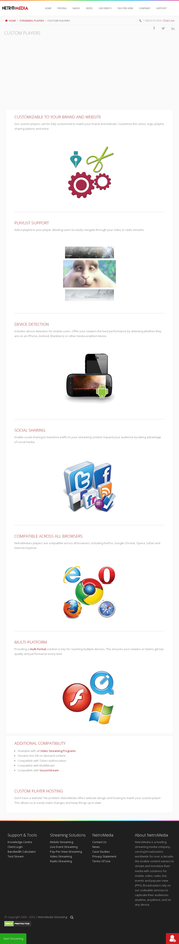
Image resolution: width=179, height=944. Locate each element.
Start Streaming (13, 939)
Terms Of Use (101, 861)
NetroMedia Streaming (52, 917)
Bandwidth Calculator (22, 852)
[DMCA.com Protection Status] (17, 925)
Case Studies (101, 852)
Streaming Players (31, 20)
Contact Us (99, 842)
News (96, 847)
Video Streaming (61, 856)
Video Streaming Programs (58, 751)
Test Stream (16, 856)
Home (12, 20)
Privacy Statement (104, 856)
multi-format (38, 649)
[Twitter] (160, 28)
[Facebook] (151, 28)
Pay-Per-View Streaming (66, 852)
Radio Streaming (61, 861)
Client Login (15, 847)
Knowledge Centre (20, 842)
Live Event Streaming (63, 847)
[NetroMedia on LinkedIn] (170, 28)
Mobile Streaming (61, 842)
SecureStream (49, 770)
